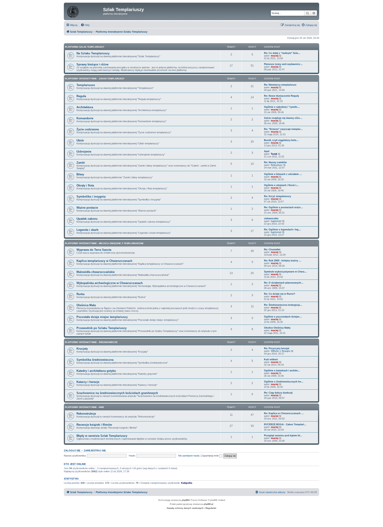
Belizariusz (277, 165)
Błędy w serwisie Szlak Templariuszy (101, 435)
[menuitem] (85, 25)
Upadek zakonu (87, 218)
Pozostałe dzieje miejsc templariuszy (102, 317)
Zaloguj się (72, 450)
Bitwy (80, 174)
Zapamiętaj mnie (210, 455)
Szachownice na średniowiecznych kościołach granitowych (117, 393)
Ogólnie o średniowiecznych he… (283, 381)
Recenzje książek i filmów (94, 424)
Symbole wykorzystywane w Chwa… (285, 271)
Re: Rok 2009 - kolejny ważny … (282, 260)
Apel (266, 151)
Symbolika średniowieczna (94, 359)
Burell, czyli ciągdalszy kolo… (281, 140)
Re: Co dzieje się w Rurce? (279, 293)
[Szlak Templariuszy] (84, 11)
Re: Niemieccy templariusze (280, 84)
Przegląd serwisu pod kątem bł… (283, 435)
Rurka (80, 294)
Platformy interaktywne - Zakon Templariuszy (95, 78)
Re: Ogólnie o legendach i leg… (282, 229)
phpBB (185, 500)
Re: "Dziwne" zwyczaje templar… (283, 129)
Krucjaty (82, 348)
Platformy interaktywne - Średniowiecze (91, 342)
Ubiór (80, 140)
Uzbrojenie (83, 151)
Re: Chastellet (272, 249)
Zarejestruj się (95, 450)
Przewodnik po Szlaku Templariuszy (101, 328)
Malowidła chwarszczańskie (95, 272)
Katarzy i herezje (87, 382)
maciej (274, 55)
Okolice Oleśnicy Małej (277, 327)
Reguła (81, 96)
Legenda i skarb (87, 229)
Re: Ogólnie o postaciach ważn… (283, 207)
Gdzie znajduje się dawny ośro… (283, 118)
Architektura (84, 107)
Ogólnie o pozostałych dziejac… (283, 316)
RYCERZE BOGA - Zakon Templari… (285, 424)
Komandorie (84, 118)
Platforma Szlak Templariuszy (84, 47)
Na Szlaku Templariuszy (92, 53)
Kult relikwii (271, 359)
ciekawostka (271, 218)
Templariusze (85, 85)
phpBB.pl (208, 504)
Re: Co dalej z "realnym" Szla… (282, 53)
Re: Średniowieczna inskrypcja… (283, 305)
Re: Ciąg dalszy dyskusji (278, 392)
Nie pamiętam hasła (188, 455)
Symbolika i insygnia (91, 196)
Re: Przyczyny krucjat (276, 348)
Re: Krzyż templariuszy (277, 196)
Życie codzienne (87, 129)
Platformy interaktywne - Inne (84, 407)
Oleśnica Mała (86, 305)
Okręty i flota (85, 185)
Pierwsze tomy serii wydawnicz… (283, 64)
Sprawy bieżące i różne (92, 64)
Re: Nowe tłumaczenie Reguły (281, 95)
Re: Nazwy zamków (275, 162)
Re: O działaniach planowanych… (283, 282)
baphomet (276, 221)
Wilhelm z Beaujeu (280, 351)
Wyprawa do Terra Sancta (93, 249)
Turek (274, 154)
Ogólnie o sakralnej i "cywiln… (282, 107)
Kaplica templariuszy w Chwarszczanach (104, 261)
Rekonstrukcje (86, 413)
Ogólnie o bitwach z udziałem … (283, 174)
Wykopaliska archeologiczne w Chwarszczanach (109, 283)
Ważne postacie (87, 207)
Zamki (80, 162)
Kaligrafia (186, 483)
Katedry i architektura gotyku (96, 370)
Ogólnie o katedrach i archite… (282, 370)
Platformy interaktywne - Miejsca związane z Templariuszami (104, 243)
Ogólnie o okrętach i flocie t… (281, 185)
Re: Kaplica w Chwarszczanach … (284, 413)
